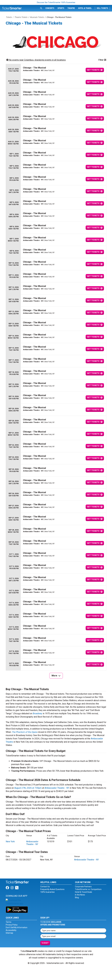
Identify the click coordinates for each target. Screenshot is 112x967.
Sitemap (9, 933)
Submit (45, 943)
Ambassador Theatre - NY (57, 788)
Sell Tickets (102, 8)
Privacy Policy (11, 925)
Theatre (71, 8)
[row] (56, 70)
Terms (8, 922)
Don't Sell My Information (16, 927)
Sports (61, 8)
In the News (80, 895)
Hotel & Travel (85, 8)
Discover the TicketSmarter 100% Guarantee (56, 2)
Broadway (37, 713)
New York (10, 841)
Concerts (49, 8)
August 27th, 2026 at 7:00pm (28, 788)
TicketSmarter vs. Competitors (88, 889)
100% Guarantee (47, 892)
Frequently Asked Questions (52, 889)
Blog (77, 897)
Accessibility (11, 930)
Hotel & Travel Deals (83, 892)
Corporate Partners (83, 886)
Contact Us (45, 886)
